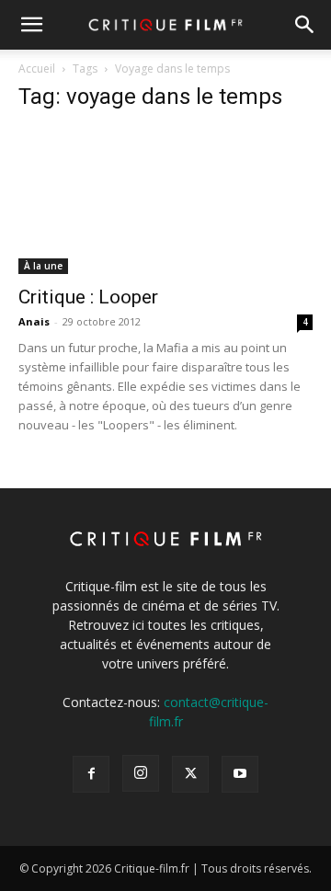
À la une (43, 265)
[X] (190, 774)
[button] (31, 25)
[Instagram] (140, 773)
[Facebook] (91, 774)
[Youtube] (240, 774)
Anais (34, 321)
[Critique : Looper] (165, 201)
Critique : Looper (88, 297)
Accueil (36, 68)
